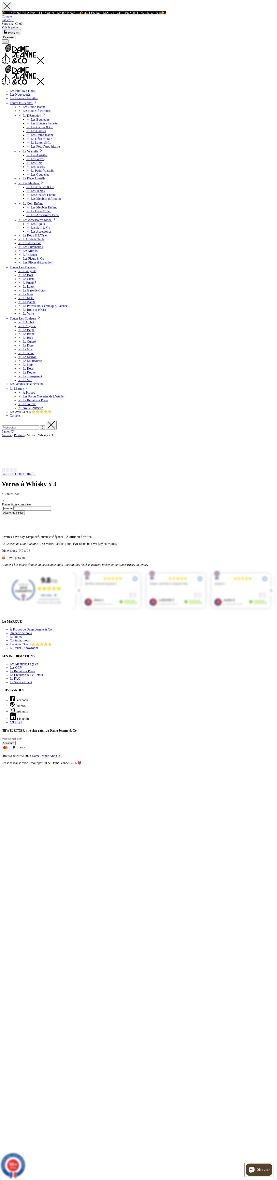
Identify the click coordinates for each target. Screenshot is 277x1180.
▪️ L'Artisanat (27, 254)
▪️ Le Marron (27, 357)
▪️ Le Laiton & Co (38, 142)
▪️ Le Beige (26, 330)
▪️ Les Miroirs (28, 251)
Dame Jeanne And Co (46, 756)
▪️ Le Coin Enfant (30, 203)
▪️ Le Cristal (26, 279)
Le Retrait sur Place (22, 671)
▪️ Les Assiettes (36, 155)
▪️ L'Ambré (26, 322)
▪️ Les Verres (35, 159)
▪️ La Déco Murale (39, 138)
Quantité (7, 508)
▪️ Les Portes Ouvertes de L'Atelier (41, 396)
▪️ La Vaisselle (28, 151)
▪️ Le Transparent (30, 376)
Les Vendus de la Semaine (26, 383)
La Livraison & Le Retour (26, 675)
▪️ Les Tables (35, 191)
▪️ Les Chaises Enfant (41, 194)
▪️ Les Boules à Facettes (34, 110)
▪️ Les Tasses (35, 166)
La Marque (17, 388)
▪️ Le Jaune (26, 353)
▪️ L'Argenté (27, 326)
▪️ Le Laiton (26, 286)
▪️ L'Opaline (26, 302)
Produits (19, 435)
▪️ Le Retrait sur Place (33, 400)
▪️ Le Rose (25, 368)
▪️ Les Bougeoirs (37, 119)
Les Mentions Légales (24, 664)
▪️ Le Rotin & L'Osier (33, 235)
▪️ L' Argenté (27, 271)
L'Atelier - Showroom (24, 648)
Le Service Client (21, 682)
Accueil (7, 435)
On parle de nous (21, 633)
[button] (35, 103)
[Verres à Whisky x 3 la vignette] (3, 470)
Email (18, 722)
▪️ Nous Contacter (30, 408)
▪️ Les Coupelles (37, 174)
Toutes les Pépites (21, 103)
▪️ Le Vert (25, 380)
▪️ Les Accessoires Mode (35, 220)
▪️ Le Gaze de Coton (32, 290)
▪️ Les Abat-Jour (29, 243)
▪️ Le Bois (25, 275)
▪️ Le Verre (26, 313)
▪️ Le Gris (25, 349)
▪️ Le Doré (25, 345)
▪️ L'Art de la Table (31, 239)
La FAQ (15, 678)
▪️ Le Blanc (26, 334)
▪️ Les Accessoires (38, 231)
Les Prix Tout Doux (22, 91)
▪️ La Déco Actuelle (31, 178)
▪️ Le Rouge (26, 372)
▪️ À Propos (26, 392)
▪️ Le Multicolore (30, 361)
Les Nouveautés (20, 94)
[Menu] (5, 41)
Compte (7, 16)
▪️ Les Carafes (36, 131)
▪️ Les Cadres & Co (39, 127)
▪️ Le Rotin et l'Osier (32, 309)
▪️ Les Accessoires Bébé (42, 215)
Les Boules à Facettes (24, 98)
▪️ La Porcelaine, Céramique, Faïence (43, 306)
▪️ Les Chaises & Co (40, 187)
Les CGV (16, 667)
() (8, 20)
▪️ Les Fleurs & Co (31, 258)
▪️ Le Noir (25, 364)
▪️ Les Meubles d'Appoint (43, 198)
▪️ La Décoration (30, 115)
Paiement (8, 37)
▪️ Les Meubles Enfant (41, 207)
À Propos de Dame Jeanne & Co (31, 629)
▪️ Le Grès (25, 294)
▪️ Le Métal (26, 298)
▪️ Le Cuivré (27, 341)
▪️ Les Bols (34, 163)
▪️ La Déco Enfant (38, 211)
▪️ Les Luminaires (30, 247)
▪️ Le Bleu (25, 337)
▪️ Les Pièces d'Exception (35, 262)
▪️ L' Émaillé (27, 282)
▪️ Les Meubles (29, 183)
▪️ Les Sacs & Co (38, 227)
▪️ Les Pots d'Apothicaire (43, 146)
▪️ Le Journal (27, 404)
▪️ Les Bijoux (35, 224)
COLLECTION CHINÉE (18, 474)
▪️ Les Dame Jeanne (31, 107)
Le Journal (16, 636)
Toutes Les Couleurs (23, 318)
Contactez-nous (20, 640)
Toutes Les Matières (23, 267)
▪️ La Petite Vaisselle (40, 170)
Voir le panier (10, 27)
